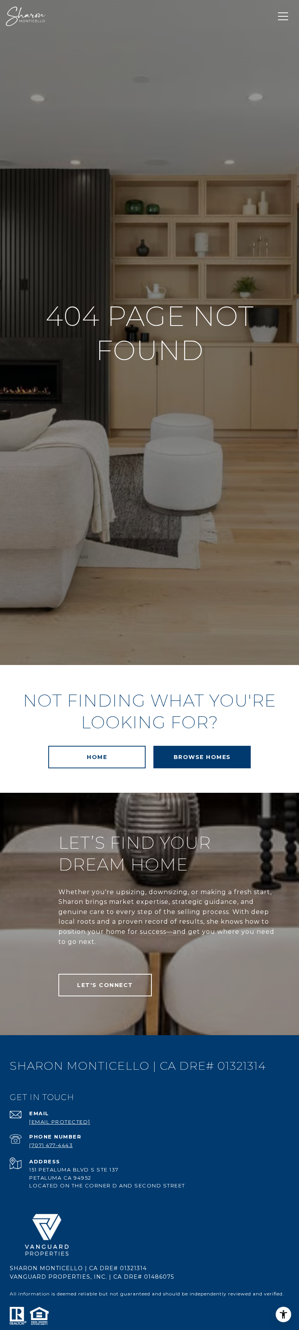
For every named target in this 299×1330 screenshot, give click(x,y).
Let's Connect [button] (105, 985)
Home (97, 757)
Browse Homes (202, 757)
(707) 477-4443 (51, 1145)
